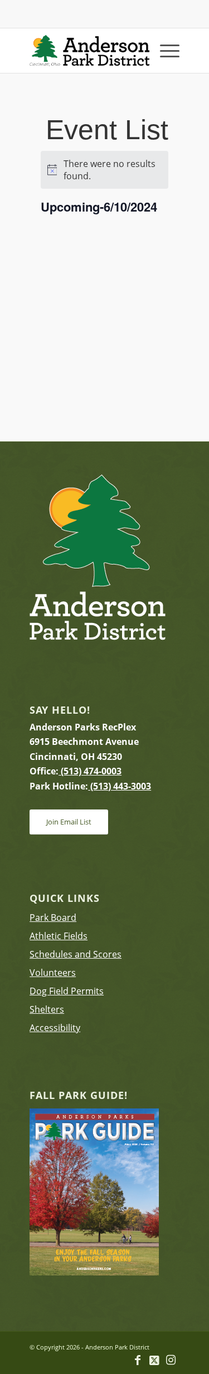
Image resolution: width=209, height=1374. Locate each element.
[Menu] (164, 50)
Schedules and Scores (75, 954)
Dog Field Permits (67, 991)
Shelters (47, 1009)
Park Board (53, 917)
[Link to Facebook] (137, 1360)
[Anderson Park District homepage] (89, 50)
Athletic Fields (59, 936)
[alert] (105, 170)
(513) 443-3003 (119, 786)
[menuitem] (164, 50)
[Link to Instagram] (171, 1360)
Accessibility (55, 1028)
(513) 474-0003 (90, 771)
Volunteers (53, 972)
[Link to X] (154, 1360)
